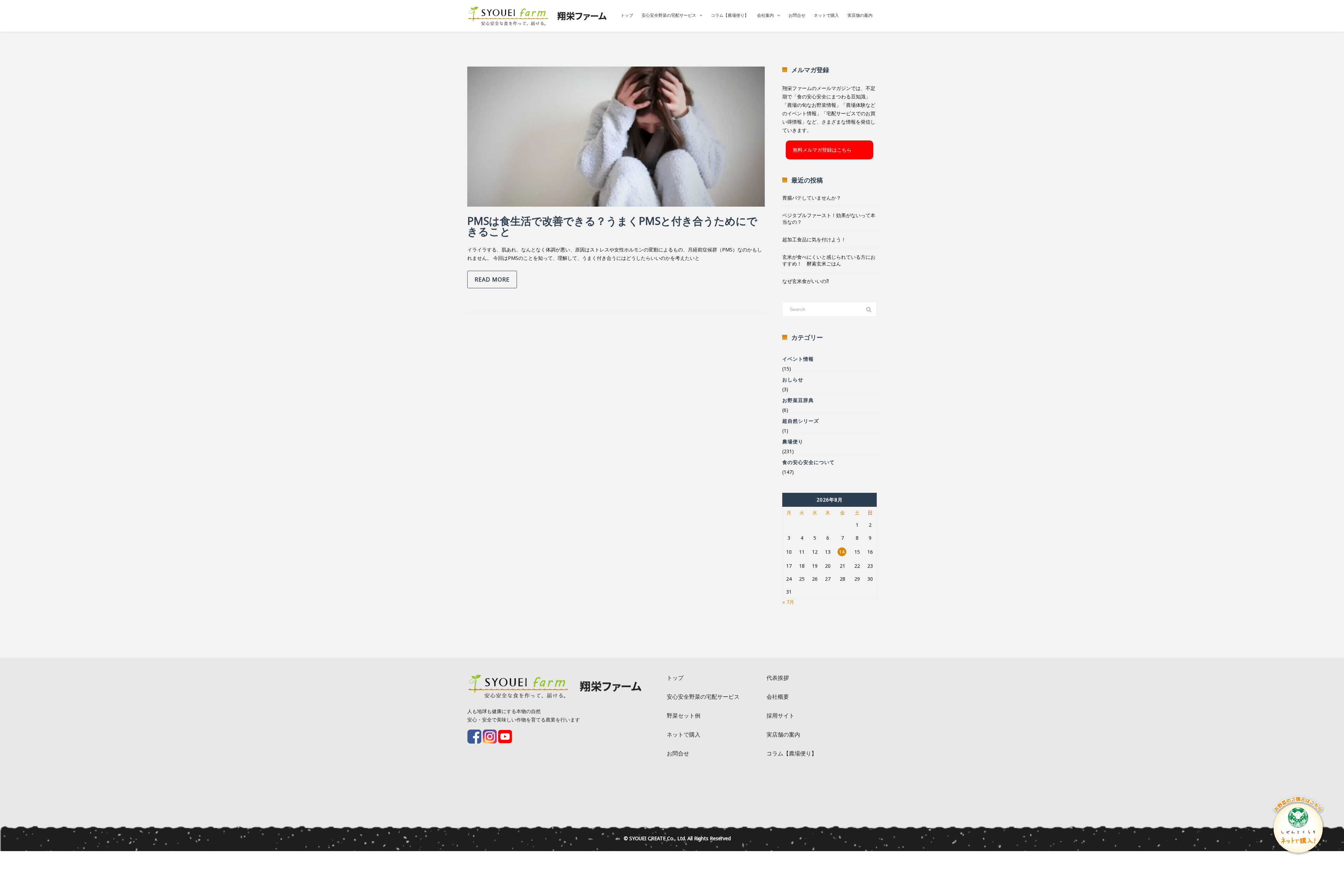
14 (842, 551)
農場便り (792, 441)
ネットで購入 (826, 15)
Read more (492, 279)
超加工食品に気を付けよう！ (814, 239)
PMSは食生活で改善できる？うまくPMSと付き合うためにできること (612, 226)
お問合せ (797, 15)
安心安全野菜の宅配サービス (669, 15)
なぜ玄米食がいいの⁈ (805, 281)
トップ (627, 15)
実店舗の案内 (860, 15)
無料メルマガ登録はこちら (822, 149)
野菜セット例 (683, 715)
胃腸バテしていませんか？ (811, 197)
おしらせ (792, 379)
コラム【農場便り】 (730, 15)
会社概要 (777, 696)
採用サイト (780, 715)
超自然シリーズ (800, 420)
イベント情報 (798, 358)
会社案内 (765, 15)
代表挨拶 (777, 678)
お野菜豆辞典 (798, 400)
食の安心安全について (808, 462)
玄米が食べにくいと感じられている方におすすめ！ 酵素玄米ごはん (828, 260)
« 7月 (788, 602)
